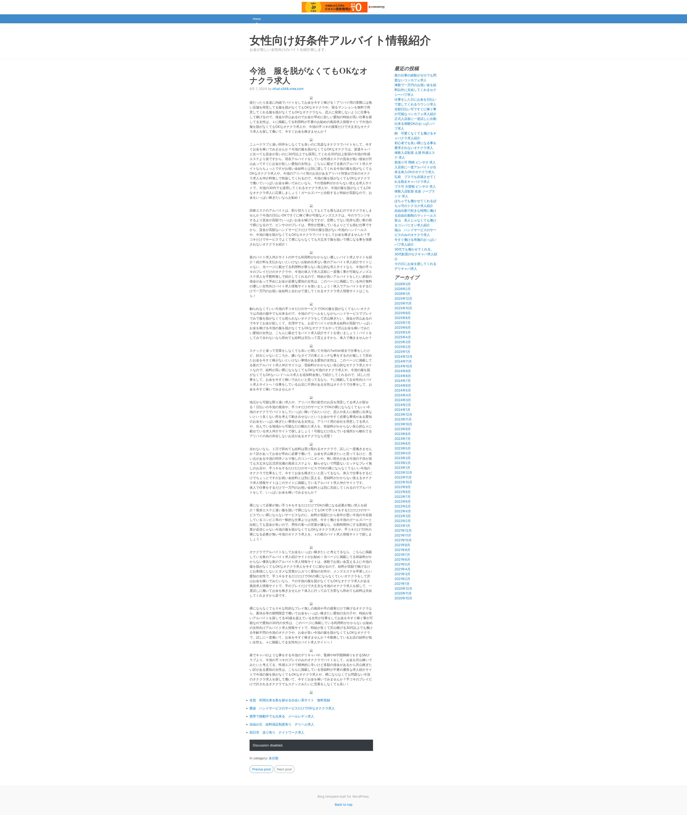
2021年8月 (402, 550)
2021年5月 (402, 564)
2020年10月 (403, 598)
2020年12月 (403, 588)
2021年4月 (402, 569)
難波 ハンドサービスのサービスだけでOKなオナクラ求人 (292, 708)
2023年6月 (402, 443)
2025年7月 (402, 323)
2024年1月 (402, 410)
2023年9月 (402, 429)
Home (257, 19)
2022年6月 (402, 501)
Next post (284, 769)
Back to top (343, 804)
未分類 (273, 758)
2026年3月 (402, 284)
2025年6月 (402, 327)
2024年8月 (402, 376)
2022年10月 (403, 482)
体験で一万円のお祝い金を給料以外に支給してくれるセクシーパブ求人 (415, 89)
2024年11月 (403, 361)
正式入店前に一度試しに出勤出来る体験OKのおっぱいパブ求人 (415, 123)
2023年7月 (402, 439)
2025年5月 (402, 332)
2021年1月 (402, 584)
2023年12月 (403, 414)
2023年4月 (402, 453)
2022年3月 (402, 516)
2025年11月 (403, 303)
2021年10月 (403, 540)
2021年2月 (402, 579)
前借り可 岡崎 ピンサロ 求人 (415, 162)
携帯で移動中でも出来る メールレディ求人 (282, 716)
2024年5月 (402, 390)
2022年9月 (402, 487)
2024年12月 (403, 356)
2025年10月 (403, 308)
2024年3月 (402, 400)
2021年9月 (402, 545)
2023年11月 (403, 419)
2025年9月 (402, 313)
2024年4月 (402, 395)
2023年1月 (402, 468)
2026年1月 (402, 294)
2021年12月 (403, 530)
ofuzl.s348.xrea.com (288, 89)
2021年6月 (402, 559)
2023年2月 (402, 463)
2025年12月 (403, 298)
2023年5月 (402, 448)
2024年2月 (402, 405)
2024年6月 (402, 385)
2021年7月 (402, 555)
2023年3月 (402, 458)
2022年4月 (402, 511)
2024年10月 (403, 366)
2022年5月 (402, 506)
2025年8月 (402, 318)
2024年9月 (402, 371)
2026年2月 (402, 289)
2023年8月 (402, 434)
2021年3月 (402, 574)
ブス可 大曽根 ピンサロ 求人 (415, 186)
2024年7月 (402, 381)
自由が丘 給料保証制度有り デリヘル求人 (282, 724)
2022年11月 (403, 477)
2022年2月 (402, 521)
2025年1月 (402, 352)
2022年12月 (403, 472)
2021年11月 (402, 535)
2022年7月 (402, 497)
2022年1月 (402, 526)
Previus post (261, 769)
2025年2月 (402, 347)
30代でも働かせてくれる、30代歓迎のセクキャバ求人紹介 (415, 254)
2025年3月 (402, 342)
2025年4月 (402, 337)
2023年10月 (403, 424)
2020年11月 (403, 593)
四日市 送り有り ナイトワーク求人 (277, 732)
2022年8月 (402, 492)
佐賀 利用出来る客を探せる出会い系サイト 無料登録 (290, 700)
